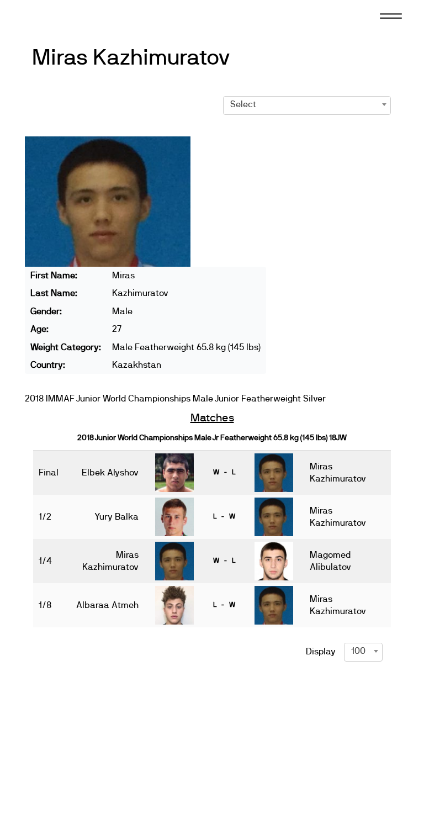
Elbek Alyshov (110, 472)
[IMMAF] (57, 15)
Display (321, 651)
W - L (224, 472)
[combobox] (307, 104)
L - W (224, 516)
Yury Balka (116, 516)
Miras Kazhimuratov (131, 58)
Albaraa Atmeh (107, 605)
